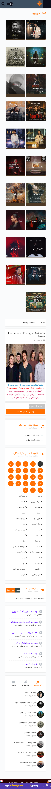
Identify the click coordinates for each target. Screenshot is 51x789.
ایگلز (24, 557)
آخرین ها (37, 685)
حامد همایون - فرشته (28, 762)
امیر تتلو (37, 518)
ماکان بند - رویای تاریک (27, 752)
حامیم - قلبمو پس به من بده (25, 742)
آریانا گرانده (21, 552)
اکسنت (23, 501)
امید (38, 512)
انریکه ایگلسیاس (19, 546)
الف (40, 463)
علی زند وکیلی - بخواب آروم (25, 702)
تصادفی (25, 685)
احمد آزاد (22, 496)
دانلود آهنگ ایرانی (32, 435)
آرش (24, 540)
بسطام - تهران (30, 692)
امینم (23, 574)
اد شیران (37, 540)
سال (8, 590)
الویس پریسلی (20, 529)
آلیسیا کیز (36, 574)
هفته (18, 590)
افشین (37, 507)
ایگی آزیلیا (36, 524)
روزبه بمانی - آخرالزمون (27, 722)
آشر (24, 535)
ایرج (24, 563)
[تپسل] (1, 781)
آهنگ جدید (37, 391)
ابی (24, 524)
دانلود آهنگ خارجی (32, 440)
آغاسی (37, 568)
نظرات (13, 685)
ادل (39, 557)
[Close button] (49, 781)
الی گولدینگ (21, 518)
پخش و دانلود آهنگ (25, 411)
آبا (39, 529)
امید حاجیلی (35, 501)
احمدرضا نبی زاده (19, 568)
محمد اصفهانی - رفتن (28, 712)
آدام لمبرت (22, 507)
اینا (39, 496)
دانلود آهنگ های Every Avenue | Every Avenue (26, 335)
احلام (24, 512)
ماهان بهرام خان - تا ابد (27, 732)
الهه (38, 546)
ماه (13, 590)
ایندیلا (38, 535)
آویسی (37, 563)
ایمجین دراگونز (35, 552)
